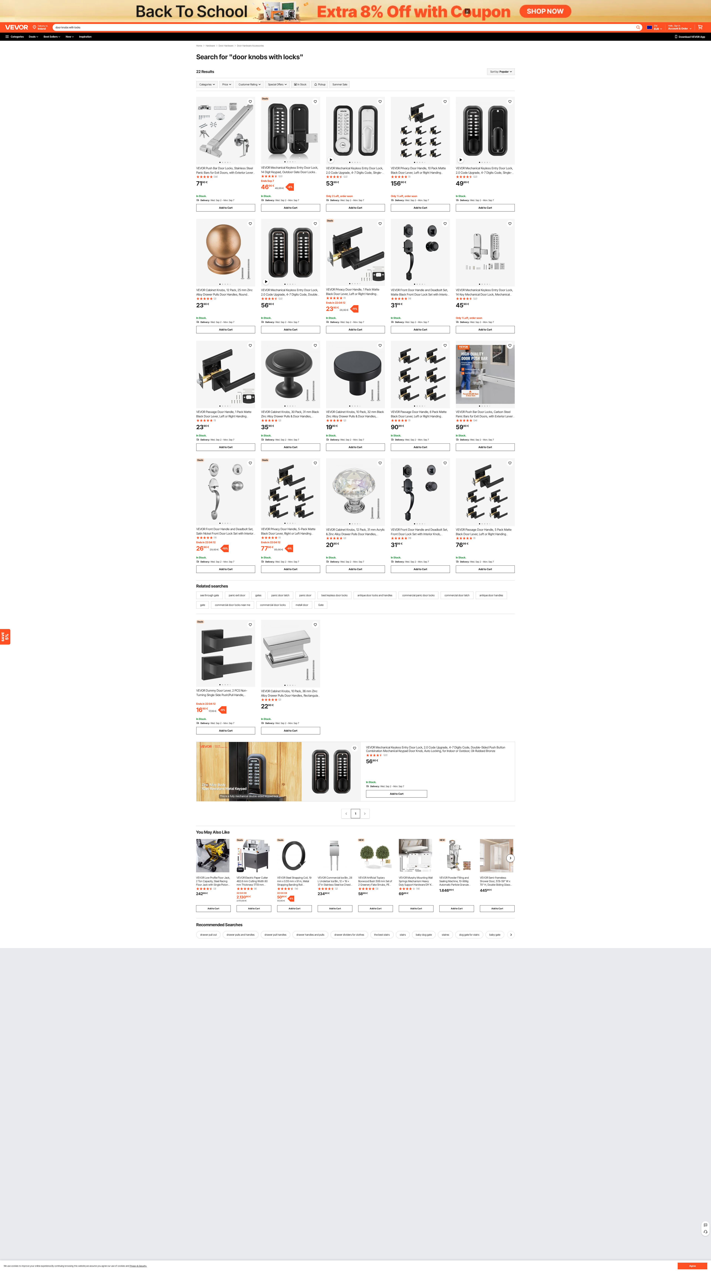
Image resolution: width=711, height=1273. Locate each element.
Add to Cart (226, 207)
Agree (692, 1265)
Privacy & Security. (138, 1265)
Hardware (210, 45)
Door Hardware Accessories (250, 45)
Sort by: (494, 71)
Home (199, 45)
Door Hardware (226, 45)
